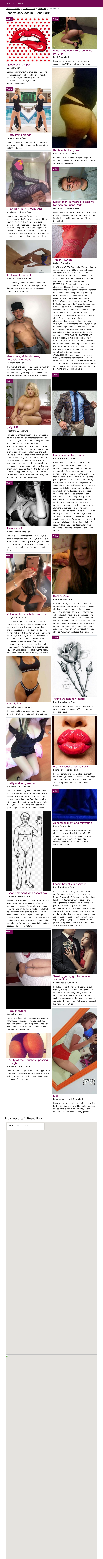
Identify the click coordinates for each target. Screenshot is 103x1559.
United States (29, 8)
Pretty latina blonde (19, 134)
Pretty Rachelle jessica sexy (70, 766)
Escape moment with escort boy (27, 893)
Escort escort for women (69, 455)
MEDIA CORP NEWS (14, 3)
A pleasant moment (19, 275)
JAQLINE (12, 427)
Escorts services (13, 8)
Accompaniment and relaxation (72, 822)
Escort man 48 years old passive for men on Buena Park (73, 203)
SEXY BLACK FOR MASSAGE (25, 208)
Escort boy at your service (69, 884)
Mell (55, 1095)
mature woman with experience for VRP (72, 52)
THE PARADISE (62, 259)
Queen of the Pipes (19, 64)
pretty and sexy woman (21, 783)
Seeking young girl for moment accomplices (72, 978)
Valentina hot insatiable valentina (27, 614)
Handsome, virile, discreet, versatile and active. (23, 358)
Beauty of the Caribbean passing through (27, 1061)
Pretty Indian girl (17, 1010)
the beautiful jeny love (67, 150)
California (42, 8)
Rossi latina (14, 703)
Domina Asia (61, 596)
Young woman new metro (69, 698)
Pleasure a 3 (14, 528)
